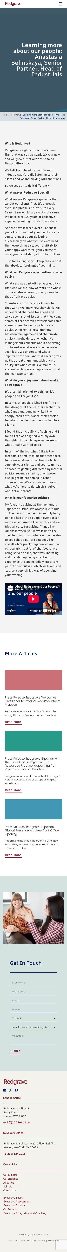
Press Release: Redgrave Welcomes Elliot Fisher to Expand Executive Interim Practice (32, 700)
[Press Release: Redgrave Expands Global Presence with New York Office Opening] (33, 809)
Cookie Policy (26, 1241)
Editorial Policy (53, 1241)
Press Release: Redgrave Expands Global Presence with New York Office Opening (32, 830)
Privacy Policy (13, 1241)
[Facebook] (16, 1090)
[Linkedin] (5, 1090)
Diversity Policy (39, 1241)
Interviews (15, 115)
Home (6, 115)
